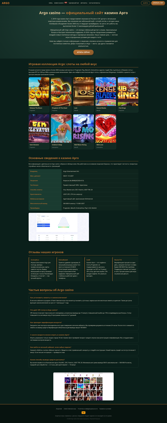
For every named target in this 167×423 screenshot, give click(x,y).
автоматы (84, 3)
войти (145, 3)
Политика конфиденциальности (88, 409)
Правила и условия (105, 409)
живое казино (60, 3)
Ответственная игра (70, 409)
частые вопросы (94, 3)
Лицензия (59, 409)
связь (51, 3)
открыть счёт (158, 3)
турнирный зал (74, 3)
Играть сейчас (83, 52)
